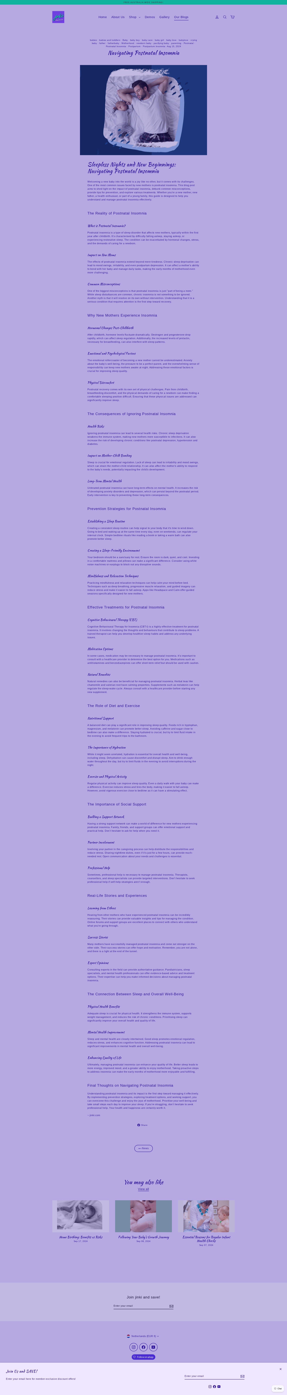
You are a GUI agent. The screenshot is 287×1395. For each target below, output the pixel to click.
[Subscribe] (242, 1376)
